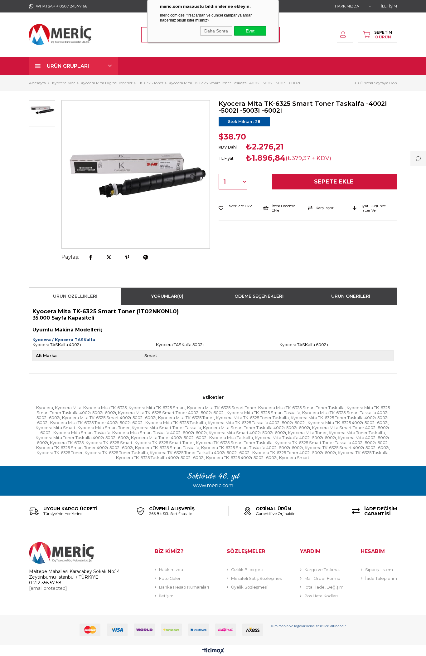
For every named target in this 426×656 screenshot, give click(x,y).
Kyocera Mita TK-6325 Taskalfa (175, 422)
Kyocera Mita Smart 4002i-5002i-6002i (247, 432)
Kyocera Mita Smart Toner (103, 427)
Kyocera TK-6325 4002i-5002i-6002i (241, 457)
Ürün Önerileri (350, 296)
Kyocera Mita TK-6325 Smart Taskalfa (263, 412)
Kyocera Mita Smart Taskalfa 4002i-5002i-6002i (159, 432)
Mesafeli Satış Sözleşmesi (257, 578)
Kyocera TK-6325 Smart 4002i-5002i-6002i (347, 447)
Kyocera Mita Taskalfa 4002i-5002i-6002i (295, 437)
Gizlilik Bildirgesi (247, 569)
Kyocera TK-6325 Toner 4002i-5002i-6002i (294, 452)
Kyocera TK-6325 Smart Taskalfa (167, 447)
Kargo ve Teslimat (322, 569)
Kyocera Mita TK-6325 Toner (186, 417)
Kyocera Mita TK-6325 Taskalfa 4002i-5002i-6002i (257, 422)
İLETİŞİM (389, 6)
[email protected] (48, 588)
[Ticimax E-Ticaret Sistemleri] (213, 651)
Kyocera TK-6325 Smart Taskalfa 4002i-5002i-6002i (252, 447)
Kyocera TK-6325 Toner (59, 452)
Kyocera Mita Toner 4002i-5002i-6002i (169, 437)
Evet (250, 30)
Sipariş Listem (379, 569)
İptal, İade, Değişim (323, 587)
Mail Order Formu (322, 578)
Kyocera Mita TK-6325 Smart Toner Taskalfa (301, 407)
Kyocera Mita (68, 407)
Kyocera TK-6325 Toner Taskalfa (116, 452)
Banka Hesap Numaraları (184, 587)
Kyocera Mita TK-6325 (105, 407)
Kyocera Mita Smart (55, 427)
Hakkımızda (171, 569)
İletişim (166, 595)
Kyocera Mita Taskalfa (231, 437)
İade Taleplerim (381, 578)
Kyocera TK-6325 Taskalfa (363, 452)
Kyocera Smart (294, 457)
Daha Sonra (216, 30)
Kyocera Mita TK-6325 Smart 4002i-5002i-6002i (109, 417)
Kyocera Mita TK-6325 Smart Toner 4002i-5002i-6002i (171, 412)
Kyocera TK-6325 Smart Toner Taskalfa (234, 442)
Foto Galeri (170, 578)
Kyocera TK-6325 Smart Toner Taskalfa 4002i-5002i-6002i (331, 442)
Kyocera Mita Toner (307, 432)
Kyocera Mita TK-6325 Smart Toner (221, 407)
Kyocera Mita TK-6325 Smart (156, 407)
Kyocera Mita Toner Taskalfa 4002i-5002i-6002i (82, 437)
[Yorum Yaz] (418, 158)
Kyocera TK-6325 (67, 442)
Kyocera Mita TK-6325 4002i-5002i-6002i (347, 422)
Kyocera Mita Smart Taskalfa (81, 432)
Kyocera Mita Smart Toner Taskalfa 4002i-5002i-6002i (256, 427)
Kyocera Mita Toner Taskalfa (357, 432)
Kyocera (44, 407)
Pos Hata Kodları (321, 595)
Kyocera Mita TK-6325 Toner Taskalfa (252, 417)
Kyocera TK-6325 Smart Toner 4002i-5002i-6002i (84, 447)
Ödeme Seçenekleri (259, 296)
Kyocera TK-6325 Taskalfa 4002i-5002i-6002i (160, 457)
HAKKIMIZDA (347, 6)
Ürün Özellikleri (75, 296)
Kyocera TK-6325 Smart (109, 442)
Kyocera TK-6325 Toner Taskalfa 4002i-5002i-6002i (200, 452)
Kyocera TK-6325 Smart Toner (164, 442)
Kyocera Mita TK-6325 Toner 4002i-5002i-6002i (96, 422)
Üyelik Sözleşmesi (249, 587)
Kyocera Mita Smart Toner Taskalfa (166, 427)
